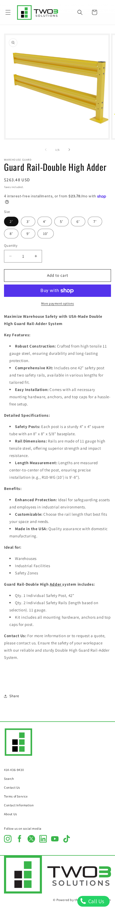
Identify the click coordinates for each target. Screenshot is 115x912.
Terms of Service (16, 796)
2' (11, 221)
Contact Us (12, 787)
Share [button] (14, 695)
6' (78, 221)
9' (28, 233)
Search (9, 779)
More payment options (57, 303)
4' (44, 221)
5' (61, 221)
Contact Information (19, 805)
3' (28, 221)
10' (45, 233)
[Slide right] (69, 150)
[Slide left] (46, 150)
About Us (10, 814)
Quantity (10, 245)
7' (95, 221)
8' (11, 233)
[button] (8, 12)
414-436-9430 (14, 770)
